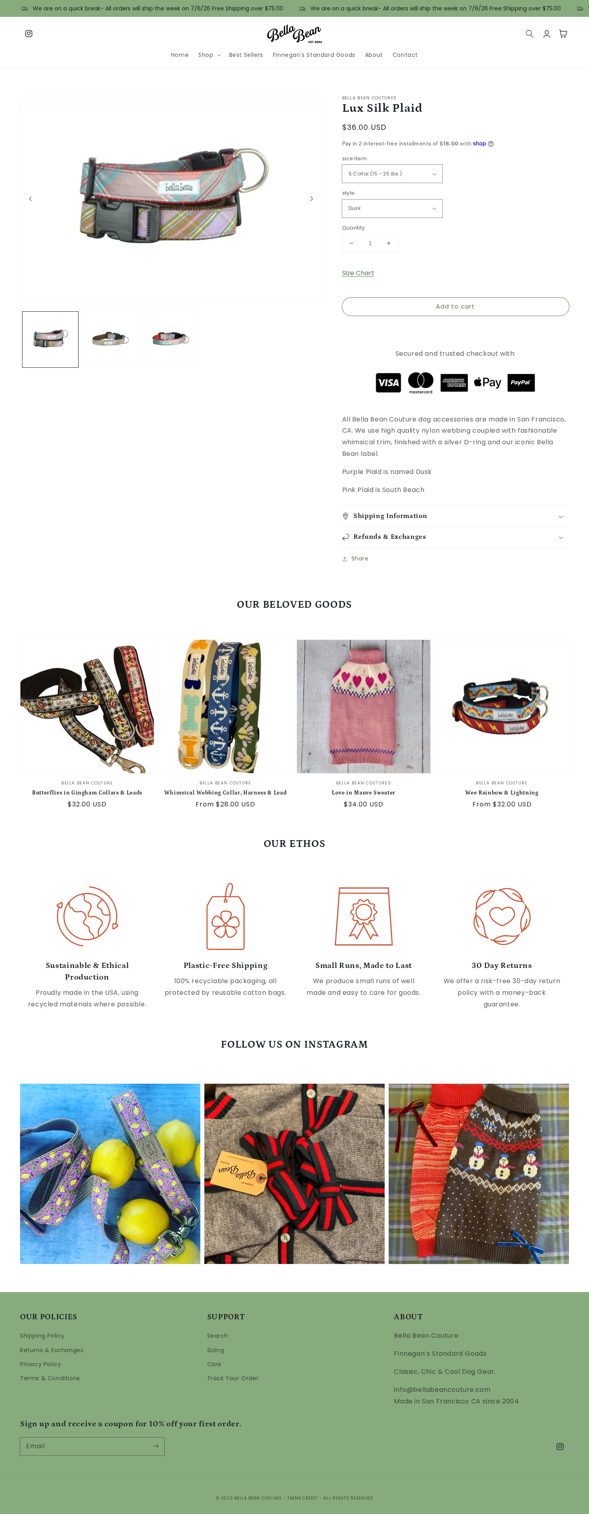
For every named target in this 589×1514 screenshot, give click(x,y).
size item (354, 158)
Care (214, 1364)
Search (217, 1336)
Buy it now (455, 329)
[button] (209, 54)
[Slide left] (30, 198)
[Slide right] (311, 198)
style (348, 193)
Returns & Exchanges (51, 1350)
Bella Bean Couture (258, 1498)
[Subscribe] (155, 1446)
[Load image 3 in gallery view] (171, 339)
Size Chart (358, 273)
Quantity (353, 228)
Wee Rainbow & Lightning (501, 793)
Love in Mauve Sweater (363, 793)
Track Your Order (233, 1378)
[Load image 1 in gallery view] (50, 339)
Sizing (215, 1350)
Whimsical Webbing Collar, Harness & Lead (225, 793)
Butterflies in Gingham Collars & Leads (87, 793)
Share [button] (360, 558)
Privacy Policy (40, 1364)
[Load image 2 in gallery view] (111, 339)
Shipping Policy (42, 1336)
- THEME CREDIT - (303, 1498)
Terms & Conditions (50, 1378)
